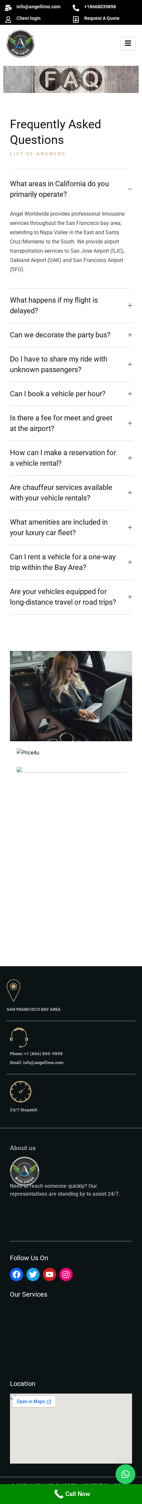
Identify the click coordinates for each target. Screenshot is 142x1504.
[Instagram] (66, 1274)
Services (32, 1351)
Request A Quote (102, 18)
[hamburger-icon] (128, 44)
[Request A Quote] (76, 19)
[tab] (71, 189)
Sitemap (31, 1364)
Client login (29, 18)
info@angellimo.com (38, 6)
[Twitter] (33, 1274)
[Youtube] (49, 1274)
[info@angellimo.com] (8, 8)
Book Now (34, 1337)
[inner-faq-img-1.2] (71, 696)
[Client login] (8, 19)
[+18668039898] (76, 8)
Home (25, 1310)
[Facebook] (16, 1274)
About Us (33, 1323)
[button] (125, 1474)
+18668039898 (100, 6)
